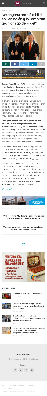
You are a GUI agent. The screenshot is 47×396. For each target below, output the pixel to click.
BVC (6, 28)
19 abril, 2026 (16, 28)
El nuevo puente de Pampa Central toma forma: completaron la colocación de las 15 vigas (29, 306)
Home (3, 10)
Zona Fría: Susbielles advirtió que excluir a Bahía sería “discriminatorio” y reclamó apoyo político (29, 318)
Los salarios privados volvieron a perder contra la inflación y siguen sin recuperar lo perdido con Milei (29, 330)
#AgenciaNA (7, 189)
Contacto (31, 386)
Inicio (3, 386)
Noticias (9, 10)
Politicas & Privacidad (16, 386)
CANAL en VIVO (7, 388)
